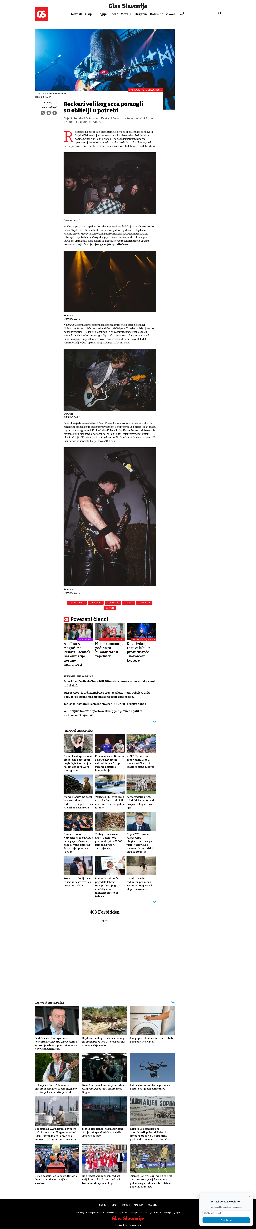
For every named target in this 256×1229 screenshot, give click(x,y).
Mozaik (126, 14)
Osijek (90, 14)
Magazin (140, 14)
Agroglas (176, 1213)
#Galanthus (144, 603)
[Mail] (49, 113)
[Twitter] (43, 113)
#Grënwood (113, 603)
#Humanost (95, 603)
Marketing (80, 1213)
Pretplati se (226, 1220)
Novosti (76, 14)
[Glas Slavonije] (41, 20)
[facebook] (54, 113)
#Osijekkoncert (76, 603)
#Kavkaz (128, 603)
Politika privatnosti (93, 1213)
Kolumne (156, 14)
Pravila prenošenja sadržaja (140, 1213)
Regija (102, 14)
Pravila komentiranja (162, 1213)
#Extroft (110, 608)
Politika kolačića (109, 1213)
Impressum (122, 1213)
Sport (114, 14)
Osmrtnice (174, 14)
